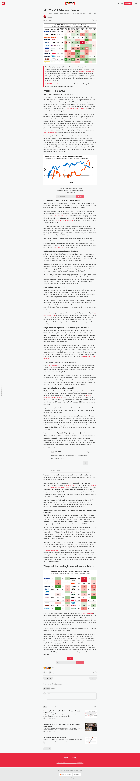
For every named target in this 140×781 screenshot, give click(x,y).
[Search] (118, 3)
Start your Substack (66, 774)
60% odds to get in (49, 132)
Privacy (67, 770)
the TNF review (88, 613)
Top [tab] (45, 706)
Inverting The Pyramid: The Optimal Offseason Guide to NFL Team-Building (61, 712)
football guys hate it (54, 365)
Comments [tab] (47, 688)
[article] (70, 715)
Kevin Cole (49, 15)
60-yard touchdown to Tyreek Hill (76, 108)
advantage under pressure (64, 220)
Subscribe (128, 3)
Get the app (77, 774)
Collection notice (78, 770)
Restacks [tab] (53, 688)
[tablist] (49, 688)
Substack (63, 778)
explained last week (52, 550)
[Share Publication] (122, 3)
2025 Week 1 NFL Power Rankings (54, 737)
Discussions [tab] (54, 706)
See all (46, 749)
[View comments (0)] (50, 20)
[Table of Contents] (2, 390)
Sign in (135, 3)
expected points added (86, 71)
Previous (49, 678)
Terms (71, 770)
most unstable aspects (59, 216)
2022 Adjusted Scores (54, 84)
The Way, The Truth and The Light (67, 200)
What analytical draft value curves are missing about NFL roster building (62, 725)
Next (92, 678)
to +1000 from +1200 (59, 247)
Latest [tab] (48, 706)
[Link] (41, 91)
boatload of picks (70, 485)
